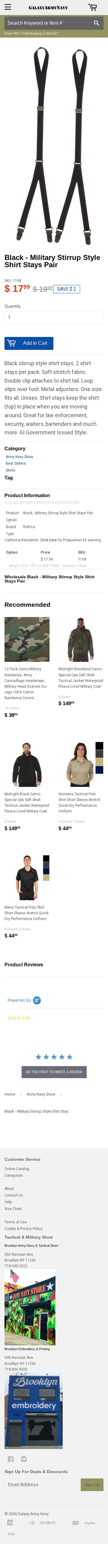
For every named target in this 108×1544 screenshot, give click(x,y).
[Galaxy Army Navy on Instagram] (24, 1460)
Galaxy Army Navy (33, 1514)
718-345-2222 (15, 1266)
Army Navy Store (19, 457)
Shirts (10, 470)
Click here (48, 540)
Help (8, 1202)
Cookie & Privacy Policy (23, 1229)
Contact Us (13, 1195)
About (9, 1189)
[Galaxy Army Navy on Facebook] (11, 1460)
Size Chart (13, 1209)
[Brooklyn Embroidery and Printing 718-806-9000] (33, 1448)
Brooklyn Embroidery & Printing (27, 1349)
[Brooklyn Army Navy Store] (30, 1344)
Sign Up (92, 1484)
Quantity (12, 306)
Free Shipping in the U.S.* (40, 33)
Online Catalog (16, 1169)
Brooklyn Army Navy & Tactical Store (31, 1245)
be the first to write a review (54, 1072)
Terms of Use (15, 1222)
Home (9, 1094)
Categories (13, 1175)
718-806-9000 (15, 1369)
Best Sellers (16, 463)
